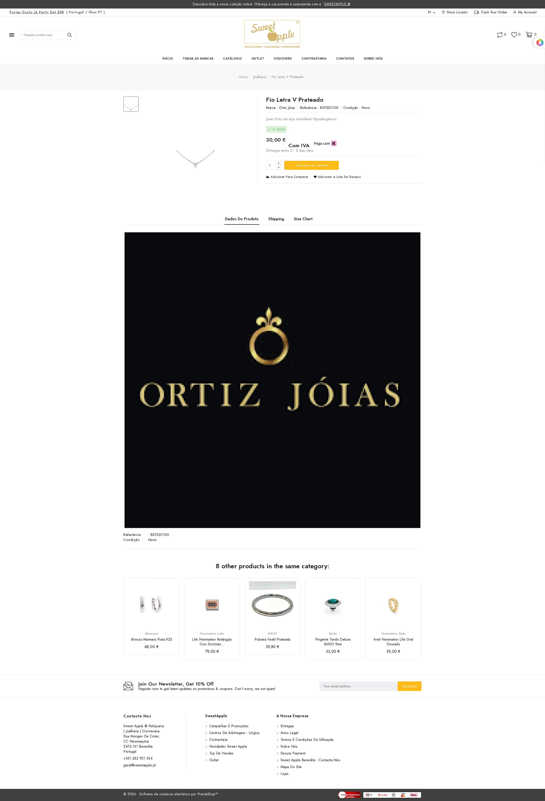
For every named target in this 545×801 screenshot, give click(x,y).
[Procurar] (69, 35)
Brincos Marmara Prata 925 (151, 639)
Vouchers (283, 58)
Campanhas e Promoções (228, 726)
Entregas (286, 726)
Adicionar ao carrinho (312, 165)
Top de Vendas (220, 753)
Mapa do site (290, 766)
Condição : (351, 107)
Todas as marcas (198, 58)
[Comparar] (500, 35)
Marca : (272, 107)
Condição (131, 539)
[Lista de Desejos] (514, 35)
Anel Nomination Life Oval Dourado (393, 642)
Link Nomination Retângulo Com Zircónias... (212, 642)
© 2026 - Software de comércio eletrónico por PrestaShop (170, 794)
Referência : (309, 107)
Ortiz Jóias (287, 107)
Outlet (257, 58)
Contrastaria (314, 58)
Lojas (283, 773)
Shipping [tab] (276, 219)
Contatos (345, 58)
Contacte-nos (137, 716)
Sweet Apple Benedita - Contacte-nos (309, 760)
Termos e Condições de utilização (306, 739)
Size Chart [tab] (303, 219)
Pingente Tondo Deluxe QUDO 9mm (333, 642)
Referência (132, 534)
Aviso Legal (288, 732)
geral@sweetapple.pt (139, 765)
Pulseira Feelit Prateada (272, 639)
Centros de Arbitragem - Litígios (234, 732)
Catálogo (232, 58)
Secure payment (292, 753)
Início (167, 58)
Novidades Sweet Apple (227, 746)
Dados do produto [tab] (242, 219)
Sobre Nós (373, 58)
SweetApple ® (337, 4)
